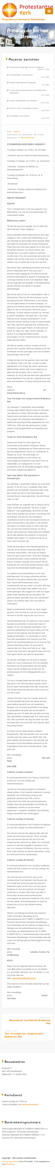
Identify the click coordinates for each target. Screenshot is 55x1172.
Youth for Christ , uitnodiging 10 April (23, 108)
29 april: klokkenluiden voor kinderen (23, 101)
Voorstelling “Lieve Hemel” (19, 116)
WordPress (10, 1164)
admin (17, 131)
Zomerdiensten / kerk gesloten (21, 75)
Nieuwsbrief (27, 137)
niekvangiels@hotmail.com (24, 978)
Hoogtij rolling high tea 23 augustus (22, 82)
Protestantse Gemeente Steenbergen (23, 19)
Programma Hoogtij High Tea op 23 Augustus (26, 67)
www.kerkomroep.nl (30, 1104)
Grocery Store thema (10, 1162)
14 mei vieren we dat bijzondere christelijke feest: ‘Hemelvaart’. (28, 91)
